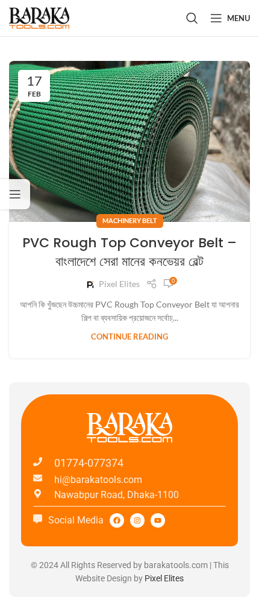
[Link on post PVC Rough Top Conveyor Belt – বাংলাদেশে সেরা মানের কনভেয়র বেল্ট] (129, 141)
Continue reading (129, 336)
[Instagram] (137, 520)
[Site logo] (39, 17)
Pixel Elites (119, 284)
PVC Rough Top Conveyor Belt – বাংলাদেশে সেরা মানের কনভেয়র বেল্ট (129, 252)
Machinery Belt (129, 220)
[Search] (192, 18)
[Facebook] (117, 520)
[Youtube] (158, 520)
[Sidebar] (15, 194)
